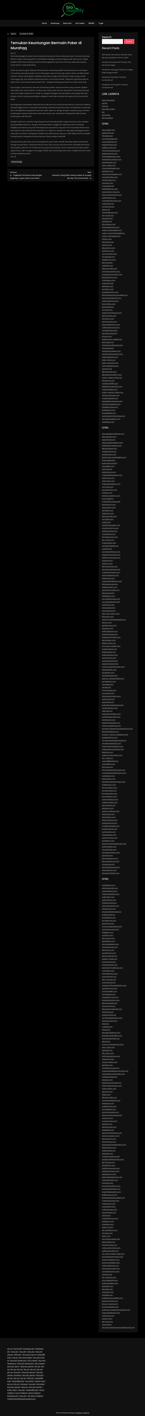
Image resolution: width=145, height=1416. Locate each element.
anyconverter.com (109, 254)
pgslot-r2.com (107, 1227)
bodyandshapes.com (110, 1307)
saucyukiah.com (108, 130)
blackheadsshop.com (110, 732)
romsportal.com (108, 864)
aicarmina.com (108, 923)
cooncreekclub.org (109, 142)
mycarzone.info (108, 693)
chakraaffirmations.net (111, 502)
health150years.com (110, 189)
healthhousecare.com (111, 1168)
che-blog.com (107, 487)
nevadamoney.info (109, 333)
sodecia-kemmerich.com (112, 755)
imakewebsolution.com (111, 484)
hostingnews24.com (110, 1180)
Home (44, 23)
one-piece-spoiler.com (111, 646)
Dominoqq (55, 23)
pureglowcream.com (110, 292)
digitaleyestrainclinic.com (112, 386)
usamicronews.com (110, 838)
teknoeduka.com (108, 1242)
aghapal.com (107, 1050)
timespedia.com (108, 257)
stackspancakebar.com (111, 351)
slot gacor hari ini (29, 1355)
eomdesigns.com (109, 681)
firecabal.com (107, 1153)
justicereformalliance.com (112, 968)
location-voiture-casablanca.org (115, 734)
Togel (100, 23)
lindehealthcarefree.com (112, 445)
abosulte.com (107, 1289)
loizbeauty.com (108, 251)
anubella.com (107, 1295)
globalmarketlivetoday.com (113, 1159)
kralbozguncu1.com (109, 1195)
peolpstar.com (108, 171)
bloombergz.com (109, 224)
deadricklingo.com (109, 670)
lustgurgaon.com (109, 507)
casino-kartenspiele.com (112, 230)
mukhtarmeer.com (109, 1209)
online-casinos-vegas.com (112, 392)
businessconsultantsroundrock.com (116, 1310)
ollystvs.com (107, 622)
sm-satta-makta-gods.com (113, 1254)
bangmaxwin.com (109, 316)
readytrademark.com (110, 1265)
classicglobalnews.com (111, 1313)
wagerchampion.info (110, 664)
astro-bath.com (108, 1047)
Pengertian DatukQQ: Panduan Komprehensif (114, 78)
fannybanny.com (109, 817)
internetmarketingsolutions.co (114, 619)
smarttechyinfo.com (110, 528)
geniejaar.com (107, 510)
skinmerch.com (108, 950)
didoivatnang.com (109, 1127)
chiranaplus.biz (108, 348)
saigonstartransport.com (112, 313)
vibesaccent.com (109, 909)
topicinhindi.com (108, 440)
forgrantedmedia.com (111, 168)
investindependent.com (111, 1192)
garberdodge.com (109, 162)
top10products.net (109, 451)
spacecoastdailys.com (111, 1263)
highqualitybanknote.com (112, 1177)
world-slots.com (108, 481)
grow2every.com (108, 1165)
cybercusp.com (108, 1316)
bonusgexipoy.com (109, 796)
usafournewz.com (109, 900)
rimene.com (107, 336)
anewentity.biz (107, 283)
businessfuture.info (109, 463)
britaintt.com (107, 1319)
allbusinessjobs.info (109, 448)
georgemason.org (109, 437)
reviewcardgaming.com (111, 726)
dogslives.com (107, 628)
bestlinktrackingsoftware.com (114, 782)
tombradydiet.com (109, 991)
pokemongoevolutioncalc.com (114, 844)
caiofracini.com (108, 605)
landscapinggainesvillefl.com (113, 1198)
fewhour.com (107, 563)
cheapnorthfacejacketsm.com (114, 985)
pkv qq (9, 1349)
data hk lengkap (108, 100)
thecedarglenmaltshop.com (113, 434)
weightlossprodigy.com (111, 525)
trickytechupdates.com (111, 404)
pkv (103, 112)
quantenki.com (108, 702)
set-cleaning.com (109, 1277)
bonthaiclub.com (109, 994)
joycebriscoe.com (109, 920)
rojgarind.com (107, 560)
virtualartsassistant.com (111, 743)
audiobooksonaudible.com (112, 1298)
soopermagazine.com (110, 1260)
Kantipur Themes (82, 1413)
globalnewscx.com (109, 625)
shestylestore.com (109, 870)
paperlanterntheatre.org (111, 1083)
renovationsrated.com (111, 1268)
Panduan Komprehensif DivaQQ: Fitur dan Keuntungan (116, 63)
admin (13, 34)
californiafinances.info (111, 327)
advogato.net (107, 218)
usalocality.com (108, 897)
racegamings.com (109, 849)
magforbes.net (108, 204)
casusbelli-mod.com (110, 997)
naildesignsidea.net (109, 1077)
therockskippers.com (110, 366)
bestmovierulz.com (109, 956)
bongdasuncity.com (110, 537)
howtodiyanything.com (111, 1186)
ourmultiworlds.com (110, 139)
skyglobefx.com (108, 673)
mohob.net (106, 522)
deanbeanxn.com (109, 472)
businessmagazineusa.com (113, 705)
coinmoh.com (107, 1118)
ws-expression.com (109, 1230)
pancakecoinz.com (109, 490)
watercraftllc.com (109, 1089)
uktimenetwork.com (110, 888)
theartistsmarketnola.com (112, 345)
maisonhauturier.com (110, 1201)
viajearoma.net (108, 1059)
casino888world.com (110, 761)
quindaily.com (107, 1286)
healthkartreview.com (110, 1171)
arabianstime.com (109, 1106)
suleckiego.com (108, 422)
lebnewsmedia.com (110, 1003)
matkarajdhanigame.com (112, 475)
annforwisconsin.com (110, 929)
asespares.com (108, 1103)
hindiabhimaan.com (110, 407)
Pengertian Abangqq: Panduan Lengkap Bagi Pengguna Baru (117, 71)
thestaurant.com (109, 779)
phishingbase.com (109, 847)
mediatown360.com (110, 383)
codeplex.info (107, 1027)
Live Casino (80, 23)
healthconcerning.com (111, 558)
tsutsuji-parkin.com (109, 1062)
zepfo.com (106, 1236)
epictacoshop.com (109, 322)
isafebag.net (107, 221)
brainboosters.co (108, 915)
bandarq (17, 1375)
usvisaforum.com (109, 953)
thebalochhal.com (109, 903)
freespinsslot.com (109, 543)
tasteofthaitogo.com (110, 301)
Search (107, 37)
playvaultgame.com (110, 858)
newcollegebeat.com (110, 944)
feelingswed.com (109, 1150)
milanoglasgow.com (110, 357)
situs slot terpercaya (18, 1360)
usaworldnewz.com (109, 891)
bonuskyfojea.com (109, 790)
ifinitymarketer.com (110, 820)
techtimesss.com (109, 180)
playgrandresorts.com (110, 861)
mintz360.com (108, 519)
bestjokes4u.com (109, 504)
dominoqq (106, 115)
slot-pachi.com (108, 540)
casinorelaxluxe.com (110, 799)
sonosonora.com (108, 1006)
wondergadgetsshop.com (112, 1018)
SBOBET (91, 23)
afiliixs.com (106, 1094)
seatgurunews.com (109, 1021)
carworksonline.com (110, 177)
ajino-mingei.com (109, 979)
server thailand (21, 1393)
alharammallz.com (109, 1097)
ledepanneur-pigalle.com (112, 339)
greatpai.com (107, 1080)
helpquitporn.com (109, 1174)
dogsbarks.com (108, 1130)
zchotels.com (107, 1233)
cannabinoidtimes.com (111, 552)
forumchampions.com (111, 150)
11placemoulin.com (109, 516)
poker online (12, 1390)
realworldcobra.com (110, 655)
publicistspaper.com (110, 1283)
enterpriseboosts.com (110, 227)
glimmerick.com (108, 938)
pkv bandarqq (107, 118)
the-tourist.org (108, 215)
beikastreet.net (108, 133)
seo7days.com (108, 289)
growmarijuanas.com (110, 575)
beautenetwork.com (110, 1301)
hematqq (40, 1384)
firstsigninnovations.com (111, 159)
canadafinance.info (110, 330)
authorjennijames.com (111, 1056)
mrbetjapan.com (108, 280)
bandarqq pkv (28, 1349)
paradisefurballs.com (110, 546)
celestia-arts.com (109, 148)
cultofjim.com (107, 935)
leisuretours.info (108, 593)
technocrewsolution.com (112, 195)
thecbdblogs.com (109, 413)
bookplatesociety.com (111, 1000)
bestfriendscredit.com (111, 1038)
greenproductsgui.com (111, 555)
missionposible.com (110, 389)
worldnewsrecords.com (111, 717)
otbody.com (107, 239)
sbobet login (40, 1381)
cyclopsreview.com (109, 1121)
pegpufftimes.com (109, 145)
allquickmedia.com (109, 268)
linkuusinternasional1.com (112, 1009)
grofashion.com (108, 841)
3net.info (105, 1024)
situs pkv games (27, 1366)
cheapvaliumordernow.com (113, 749)
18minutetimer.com (110, 566)
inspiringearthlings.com (111, 1189)
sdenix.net (106, 209)
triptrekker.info (107, 684)
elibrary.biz (106, 1041)
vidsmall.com (107, 711)
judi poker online (108, 109)
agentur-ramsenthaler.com (113, 678)
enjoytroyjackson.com (111, 1136)
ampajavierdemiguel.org (111, 912)
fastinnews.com (108, 814)
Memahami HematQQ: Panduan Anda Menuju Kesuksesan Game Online (117, 56)
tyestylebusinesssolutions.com (114, 773)
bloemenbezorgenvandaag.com (115, 295)
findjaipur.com (107, 932)
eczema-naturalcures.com (113, 1044)
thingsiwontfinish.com (110, 873)
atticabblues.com (109, 1109)
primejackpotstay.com (111, 852)
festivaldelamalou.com (111, 156)
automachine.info (109, 658)
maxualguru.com (109, 534)
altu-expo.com (108, 1053)
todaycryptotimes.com (111, 1248)
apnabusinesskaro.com (111, 419)
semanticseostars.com (111, 569)
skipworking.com (108, 248)
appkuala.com (107, 286)
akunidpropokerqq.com (111, 1033)
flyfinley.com (107, 493)
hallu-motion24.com (110, 363)
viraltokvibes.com (109, 198)
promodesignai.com (110, 1280)
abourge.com (107, 1091)
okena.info (106, 1030)
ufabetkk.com (107, 265)
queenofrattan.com (110, 634)
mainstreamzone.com (111, 572)
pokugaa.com (107, 855)
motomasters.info (109, 690)
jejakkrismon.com (109, 260)
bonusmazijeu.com (109, 788)
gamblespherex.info (110, 675)
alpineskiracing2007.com (112, 375)
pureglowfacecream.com (112, 274)
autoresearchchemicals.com (113, 416)
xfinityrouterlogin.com (110, 395)
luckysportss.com (109, 832)
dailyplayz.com (108, 808)
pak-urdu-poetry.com (111, 614)
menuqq (23, 1384)
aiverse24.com (108, 1292)
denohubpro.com (109, 640)
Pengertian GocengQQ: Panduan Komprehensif (115, 86)
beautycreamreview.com (112, 1115)
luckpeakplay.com (109, 835)
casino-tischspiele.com (111, 236)
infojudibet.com (108, 466)
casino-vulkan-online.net (112, 378)
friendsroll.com (108, 1012)
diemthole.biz (107, 263)
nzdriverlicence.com (110, 1218)
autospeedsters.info (110, 661)
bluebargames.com (110, 153)
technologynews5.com (111, 1239)
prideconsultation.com (111, 496)
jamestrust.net (108, 242)
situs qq (105, 106)
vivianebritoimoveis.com (111, 201)
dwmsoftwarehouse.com (112, 1133)
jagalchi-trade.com (109, 959)
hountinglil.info (108, 499)
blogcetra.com (108, 617)
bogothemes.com (109, 976)
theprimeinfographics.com (112, 746)
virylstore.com (107, 183)
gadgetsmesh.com (109, 587)
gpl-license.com (108, 1162)
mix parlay (29, 1381)
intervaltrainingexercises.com (113, 770)
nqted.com (106, 1215)
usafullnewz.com (108, 885)
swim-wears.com (109, 165)
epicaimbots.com (109, 1139)
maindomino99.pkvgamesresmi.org (21, 1399)
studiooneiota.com (109, 649)
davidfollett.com (108, 941)
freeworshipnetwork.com (112, 1086)
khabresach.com (108, 410)
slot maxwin (32, 1360)
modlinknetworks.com (110, 826)
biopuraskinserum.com (111, 324)
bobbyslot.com (108, 513)
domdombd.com (109, 805)
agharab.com (107, 1065)
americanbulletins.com (111, 1100)
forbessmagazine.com (111, 1156)
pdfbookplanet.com (110, 631)
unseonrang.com (109, 611)
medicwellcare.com (110, 708)
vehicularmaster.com (110, 906)
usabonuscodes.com (110, 1251)
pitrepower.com (108, 380)
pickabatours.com (109, 454)
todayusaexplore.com (110, 894)
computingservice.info (111, 602)
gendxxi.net (106, 687)
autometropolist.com (110, 1112)
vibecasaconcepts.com (111, 696)
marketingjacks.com (110, 398)
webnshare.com (108, 578)
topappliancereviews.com (112, 401)
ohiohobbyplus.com (110, 974)
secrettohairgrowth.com (111, 298)
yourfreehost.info (109, 982)
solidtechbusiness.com (111, 723)
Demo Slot (67, 23)
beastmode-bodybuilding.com (114, 457)
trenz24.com (107, 245)
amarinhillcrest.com (110, 212)
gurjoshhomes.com (109, 988)
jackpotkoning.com (109, 823)
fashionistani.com (109, 1148)
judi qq (104, 103)
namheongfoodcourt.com (112, 354)
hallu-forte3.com (109, 360)
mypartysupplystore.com (112, 926)
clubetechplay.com (109, 802)
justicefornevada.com (111, 590)
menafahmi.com (109, 1206)
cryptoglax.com (108, 971)
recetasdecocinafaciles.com (113, 1074)
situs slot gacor (13, 1366)
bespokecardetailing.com (112, 1035)
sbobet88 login (18, 1381)
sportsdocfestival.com (111, 867)
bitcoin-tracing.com (110, 1304)
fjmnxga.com (107, 310)
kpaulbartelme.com (110, 737)
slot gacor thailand (35, 1396)
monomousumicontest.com (113, 667)
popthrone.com (108, 478)
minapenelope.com (110, 965)
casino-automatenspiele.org (113, 233)
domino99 (18, 1349)
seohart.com (107, 1274)
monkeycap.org (108, 207)
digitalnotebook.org (109, 531)
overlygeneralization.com (112, 581)
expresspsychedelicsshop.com (114, 1145)
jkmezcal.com (107, 767)
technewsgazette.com (111, 271)
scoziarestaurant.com (110, 1271)
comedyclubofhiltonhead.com (114, 740)
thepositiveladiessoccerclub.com (115, 1071)
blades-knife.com (109, 643)
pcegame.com (108, 1224)
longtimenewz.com (109, 829)
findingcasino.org (109, 652)
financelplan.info (108, 460)
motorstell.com (108, 186)
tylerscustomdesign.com (112, 174)
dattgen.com (107, 1124)
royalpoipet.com (108, 776)
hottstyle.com (107, 1183)
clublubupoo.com (109, 785)
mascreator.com (108, 1204)
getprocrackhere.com (110, 811)
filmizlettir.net (107, 136)
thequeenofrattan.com (111, 637)
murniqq (32, 1384)
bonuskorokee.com (109, 793)
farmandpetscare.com (111, 599)
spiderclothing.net (109, 1015)
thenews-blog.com (109, 1245)
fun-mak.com (107, 758)
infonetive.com (108, 319)
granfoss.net (107, 369)
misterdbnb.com (108, 764)
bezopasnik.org (108, 307)
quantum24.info (108, 699)
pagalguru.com (108, 1221)
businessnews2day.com (111, 714)
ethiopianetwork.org (110, 584)
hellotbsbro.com (108, 596)
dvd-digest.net (108, 342)
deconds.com (107, 1322)
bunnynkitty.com (108, 304)
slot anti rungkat (25, 1357)
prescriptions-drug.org (111, 192)
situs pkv (14, 1352)
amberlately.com (109, 918)
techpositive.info (108, 608)
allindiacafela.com (109, 372)
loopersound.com (109, 962)
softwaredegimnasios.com (112, 1257)
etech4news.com (109, 1142)
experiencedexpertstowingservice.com (117, 729)
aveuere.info (107, 549)
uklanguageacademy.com (112, 443)
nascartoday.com (109, 1212)
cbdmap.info (107, 469)
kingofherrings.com (109, 277)
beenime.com (107, 752)
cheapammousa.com (110, 1068)
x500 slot (17, 1355)
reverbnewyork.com (110, 947)
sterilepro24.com (108, 720)
